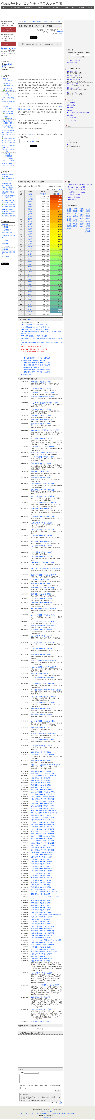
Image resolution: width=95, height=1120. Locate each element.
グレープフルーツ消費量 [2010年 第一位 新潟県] (47, 990)
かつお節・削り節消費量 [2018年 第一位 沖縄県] (46, 405)
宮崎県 (69, 225)
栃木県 (88, 223)
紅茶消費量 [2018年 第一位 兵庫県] (45, 584)
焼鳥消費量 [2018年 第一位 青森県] (46, 466)
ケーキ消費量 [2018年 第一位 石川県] (45, 650)
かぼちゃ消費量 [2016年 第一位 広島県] (42, 817)
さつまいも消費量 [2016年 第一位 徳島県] (43, 808)
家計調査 (33, 141)
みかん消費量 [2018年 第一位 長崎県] (45, 548)
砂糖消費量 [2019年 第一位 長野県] (45, 384)
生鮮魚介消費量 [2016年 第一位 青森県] (42, 926)
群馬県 (88, 225)
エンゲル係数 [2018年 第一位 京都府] (42, 599)
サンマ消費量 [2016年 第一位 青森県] (41, 878)
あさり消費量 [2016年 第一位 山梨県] (41, 857)
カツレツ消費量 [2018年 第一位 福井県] (46, 448)
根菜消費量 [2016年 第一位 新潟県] (41, 771)
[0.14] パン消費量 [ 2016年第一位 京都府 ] (33, 351)
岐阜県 (81, 221)
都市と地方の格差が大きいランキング (78, 76)
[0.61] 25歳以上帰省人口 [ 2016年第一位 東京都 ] (35, 329)
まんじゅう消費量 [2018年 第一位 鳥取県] (43, 626)
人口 (31, 134)
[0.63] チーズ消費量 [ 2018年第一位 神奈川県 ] (34, 325)
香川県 (69, 210)
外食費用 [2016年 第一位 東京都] (40, 894)
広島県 (75, 225)
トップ (5, 7)
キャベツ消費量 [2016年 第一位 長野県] (42, 845)
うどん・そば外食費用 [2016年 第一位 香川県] (44, 892)
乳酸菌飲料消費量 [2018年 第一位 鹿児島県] (45, 576)
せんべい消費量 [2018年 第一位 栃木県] (46, 644)
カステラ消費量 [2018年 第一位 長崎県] (44, 622)
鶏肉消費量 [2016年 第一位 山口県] (41, 903)
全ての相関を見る (26, 374)
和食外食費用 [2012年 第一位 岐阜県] (41, 958)
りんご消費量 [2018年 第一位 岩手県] (46, 542)
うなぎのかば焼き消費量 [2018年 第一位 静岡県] (46, 433)
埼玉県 (88, 227)
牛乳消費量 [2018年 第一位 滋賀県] (45, 580)
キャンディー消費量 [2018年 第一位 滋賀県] (46, 669)
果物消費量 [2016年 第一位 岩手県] (41, 785)
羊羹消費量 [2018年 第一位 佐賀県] (46, 656)
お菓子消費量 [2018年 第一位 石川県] (46, 604)
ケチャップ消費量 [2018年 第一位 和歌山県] (46, 698)
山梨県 (81, 210)
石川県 (81, 216)
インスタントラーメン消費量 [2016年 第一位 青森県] (46, 914)
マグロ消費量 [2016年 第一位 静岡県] (41, 912)
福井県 (81, 218)
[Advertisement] (47, 14)
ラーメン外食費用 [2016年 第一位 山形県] (43, 889)
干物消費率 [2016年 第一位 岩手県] (41, 887)
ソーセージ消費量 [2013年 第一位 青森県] (43, 949)
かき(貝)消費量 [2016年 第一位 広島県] (42, 852)
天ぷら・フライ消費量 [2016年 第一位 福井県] (46, 453)
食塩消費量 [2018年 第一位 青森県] (46, 710)
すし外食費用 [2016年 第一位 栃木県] (41, 917)
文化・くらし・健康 (54, 7)
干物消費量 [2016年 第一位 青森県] (41, 924)
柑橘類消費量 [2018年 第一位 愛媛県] (46, 525)
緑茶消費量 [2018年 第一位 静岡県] (44, 595)
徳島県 (69, 208)
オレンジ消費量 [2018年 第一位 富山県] (46, 531)
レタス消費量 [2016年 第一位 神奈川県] (42, 824)
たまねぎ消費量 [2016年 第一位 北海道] (42, 843)
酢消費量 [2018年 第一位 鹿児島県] (41, 752)
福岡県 (69, 216)
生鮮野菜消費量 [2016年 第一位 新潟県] (42, 933)
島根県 (75, 221)
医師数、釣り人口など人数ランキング (78, 93)
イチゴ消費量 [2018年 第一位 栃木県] (46, 558)
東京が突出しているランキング (76, 80)
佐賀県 (69, 218)
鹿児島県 (69, 227)
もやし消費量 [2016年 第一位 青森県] (41, 827)
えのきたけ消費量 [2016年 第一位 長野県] (43, 806)
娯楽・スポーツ (69, 7)
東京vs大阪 (4, 48)
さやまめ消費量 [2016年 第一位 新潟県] (42, 799)
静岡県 (81, 223)
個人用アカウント (72, 141)
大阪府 (75, 212)
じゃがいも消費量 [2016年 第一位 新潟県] (43, 836)
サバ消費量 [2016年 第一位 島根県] (41, 880)
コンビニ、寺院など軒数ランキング (77, 89)
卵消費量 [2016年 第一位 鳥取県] (40, 919)
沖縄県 (69, 228)
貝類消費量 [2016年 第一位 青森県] (41, 847)
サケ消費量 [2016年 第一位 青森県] (41, 882)
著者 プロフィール (47, 1111)
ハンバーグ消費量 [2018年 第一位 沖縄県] (46, 459)
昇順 (44, 194)
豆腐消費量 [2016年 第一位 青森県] (41, 783)
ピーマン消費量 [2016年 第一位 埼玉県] (42, 801)
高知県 (69, 213)
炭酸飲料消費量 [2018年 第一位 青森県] (46, 590)
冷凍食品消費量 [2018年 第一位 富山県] (46, 492)
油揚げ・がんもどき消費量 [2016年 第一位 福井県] (46, 767)
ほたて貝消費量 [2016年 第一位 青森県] (42, 850)
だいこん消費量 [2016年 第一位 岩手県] (42, 841)
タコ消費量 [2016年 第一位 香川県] (41, 864)
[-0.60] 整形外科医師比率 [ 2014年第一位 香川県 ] (35, 372)
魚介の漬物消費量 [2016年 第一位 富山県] (46, 398)
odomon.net (47, 1117)
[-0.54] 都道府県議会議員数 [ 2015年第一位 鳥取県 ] (36, 362)
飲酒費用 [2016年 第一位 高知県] (40, 778)
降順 (41, 194)
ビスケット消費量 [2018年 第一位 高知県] (46, 617)
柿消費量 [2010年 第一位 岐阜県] (47, 1002)
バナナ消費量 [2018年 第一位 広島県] (41, 553)
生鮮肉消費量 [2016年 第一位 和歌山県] (42, 931)
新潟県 (81, 208)
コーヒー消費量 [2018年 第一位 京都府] (45, 564)
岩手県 (88, 212)
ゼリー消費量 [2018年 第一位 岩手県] (45, 638)
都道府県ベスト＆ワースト (8, 30)
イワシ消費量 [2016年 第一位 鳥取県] (41, 873)
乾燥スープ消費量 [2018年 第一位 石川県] (45, 674)
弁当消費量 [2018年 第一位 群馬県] (46, 479)
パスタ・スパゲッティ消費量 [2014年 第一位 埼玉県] (46, 940)
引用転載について (46, 1113)
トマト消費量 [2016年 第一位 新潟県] (41, 838)
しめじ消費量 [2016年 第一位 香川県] (41, 803)
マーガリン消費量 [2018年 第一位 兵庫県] (46, 704)
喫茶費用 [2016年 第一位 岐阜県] (40, 885)
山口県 (75, 227)
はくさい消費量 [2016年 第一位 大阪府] (42, 831)
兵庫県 (75, 213)
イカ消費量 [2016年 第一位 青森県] (41, 866)
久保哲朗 (9, 64)
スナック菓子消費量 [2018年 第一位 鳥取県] (46, 610)
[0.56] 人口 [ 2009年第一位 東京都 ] (31, 347)
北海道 (88, 208)
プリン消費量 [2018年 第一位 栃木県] (46, 631)
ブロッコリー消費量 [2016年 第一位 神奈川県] (44, 813)
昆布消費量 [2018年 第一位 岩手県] (46, 411)
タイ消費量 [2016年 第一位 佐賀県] (41, 910)
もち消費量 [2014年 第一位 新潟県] (41, 938)
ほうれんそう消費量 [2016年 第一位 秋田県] (43, 810)
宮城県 (88, 213)
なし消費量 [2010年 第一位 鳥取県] (41, 1021)
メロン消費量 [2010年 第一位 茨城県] (46, 1014)
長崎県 (69, 220)
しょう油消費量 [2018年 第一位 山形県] (47, 756)
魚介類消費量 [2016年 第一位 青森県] (41, 928)
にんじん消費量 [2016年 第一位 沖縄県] (42, 834)
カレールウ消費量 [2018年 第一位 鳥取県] (46, 723)
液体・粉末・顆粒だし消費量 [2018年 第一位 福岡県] (46, 692)
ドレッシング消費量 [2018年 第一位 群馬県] (46, 735)
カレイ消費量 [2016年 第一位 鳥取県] (41, 868)
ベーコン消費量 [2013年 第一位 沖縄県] (42, 945)
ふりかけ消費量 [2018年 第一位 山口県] (46, 685)
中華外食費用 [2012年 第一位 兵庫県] (41, 954)
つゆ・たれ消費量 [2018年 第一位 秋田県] (46, 679)
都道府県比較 (8, 44)
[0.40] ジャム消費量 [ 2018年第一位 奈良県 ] (34, 349)
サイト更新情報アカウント (74, 146)
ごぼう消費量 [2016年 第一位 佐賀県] (41, 794)
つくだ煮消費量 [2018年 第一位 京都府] (45, 393)
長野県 (81, 212)
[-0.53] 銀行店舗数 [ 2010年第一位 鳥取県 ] (33, 360)
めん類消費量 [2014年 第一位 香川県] (41, 942)
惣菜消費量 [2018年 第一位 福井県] (46, 426)
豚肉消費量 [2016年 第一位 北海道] (41, 905)
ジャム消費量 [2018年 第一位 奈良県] (46, 729)
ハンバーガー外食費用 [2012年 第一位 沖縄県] (44, 951)
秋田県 (88, 215)
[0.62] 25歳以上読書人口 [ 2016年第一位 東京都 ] (35, 327)
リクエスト (24, 1113)
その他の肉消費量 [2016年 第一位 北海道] (43, 822)
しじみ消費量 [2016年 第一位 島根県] (41, 854)
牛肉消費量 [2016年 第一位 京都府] (41, 907)
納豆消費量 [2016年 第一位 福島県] (41, 900)
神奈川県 (87, 232)
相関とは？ (31, 319)
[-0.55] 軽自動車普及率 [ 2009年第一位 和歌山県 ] (35, 365)
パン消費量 (26, 109)
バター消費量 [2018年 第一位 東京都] (46, 511)
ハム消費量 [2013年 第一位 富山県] (41, 947)
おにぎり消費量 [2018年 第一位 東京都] (46, 485)
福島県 (88, 218)
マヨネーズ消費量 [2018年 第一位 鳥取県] (45, 741)
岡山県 (75, 223)
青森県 (88, 210)
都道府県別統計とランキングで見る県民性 (31, 3)
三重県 (81, 226)
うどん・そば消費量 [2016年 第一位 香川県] (43, 776)
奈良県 (75, 215)
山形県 (88, 217)
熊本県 (69, 221)
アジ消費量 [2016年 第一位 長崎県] (41, 875)
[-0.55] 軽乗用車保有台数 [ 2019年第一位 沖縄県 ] (35, 369)
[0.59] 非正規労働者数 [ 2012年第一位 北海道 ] (34, 336)
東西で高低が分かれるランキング (76, 72)
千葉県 (88, 228)
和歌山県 (75, 217)
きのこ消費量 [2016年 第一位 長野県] (41, 789)
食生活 (39, 22)
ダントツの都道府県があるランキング (78, 84)
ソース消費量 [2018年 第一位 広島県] (46, 748)
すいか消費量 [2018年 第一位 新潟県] (45, 537)
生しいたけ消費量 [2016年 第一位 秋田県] (43, 792)
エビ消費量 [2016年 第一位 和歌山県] (41, 861)
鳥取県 (75, 220)
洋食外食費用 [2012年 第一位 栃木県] (41, 956)
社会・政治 (28, 7)
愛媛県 (69, 212)
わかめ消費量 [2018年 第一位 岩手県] (43, 420)
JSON (58, 32)
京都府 (75, 210)
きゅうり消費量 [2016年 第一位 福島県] (42, 829)
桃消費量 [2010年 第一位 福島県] (46, 965)
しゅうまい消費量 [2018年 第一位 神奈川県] (45, 504)
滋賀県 (75, 208)
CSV (61, 32)
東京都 (88, 230)
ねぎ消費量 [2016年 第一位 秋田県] (41, 820)
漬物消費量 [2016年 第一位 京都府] (41, 787)
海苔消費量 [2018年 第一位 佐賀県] (44, 416)
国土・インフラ (15, 7)
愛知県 (81, 225)
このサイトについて (34, 1113)
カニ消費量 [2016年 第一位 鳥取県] (41, 859)
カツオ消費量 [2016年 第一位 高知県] (41, 871)
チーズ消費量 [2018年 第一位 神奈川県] (46, 518)
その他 (90, 7)
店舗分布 (81, 7)
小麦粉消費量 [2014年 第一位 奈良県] (41, 935)
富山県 (81, 215)
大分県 (69, 223)
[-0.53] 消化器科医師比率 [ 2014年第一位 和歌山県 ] (36, 358)
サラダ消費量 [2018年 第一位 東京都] (46, 441)
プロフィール (6, 66)
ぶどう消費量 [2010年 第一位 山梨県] (46, 978)
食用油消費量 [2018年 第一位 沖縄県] (46, 717)
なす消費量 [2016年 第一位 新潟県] (41, 815)
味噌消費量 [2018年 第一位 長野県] (42, 761)
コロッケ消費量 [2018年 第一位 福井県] (46, 498)
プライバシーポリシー (59, 1113)
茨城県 (88, 221)
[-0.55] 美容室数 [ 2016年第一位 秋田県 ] (33, 367)
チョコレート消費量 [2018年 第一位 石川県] (46, 663)
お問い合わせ (70, 1113)
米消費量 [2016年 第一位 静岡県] (40, 780)
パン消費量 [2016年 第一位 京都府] (41, 921)
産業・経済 (39, 7)
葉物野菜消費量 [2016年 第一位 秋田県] (42, 773)
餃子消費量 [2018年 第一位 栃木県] (46, 473)
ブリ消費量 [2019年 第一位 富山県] (44, 389)
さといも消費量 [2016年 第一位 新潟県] (42, 796)
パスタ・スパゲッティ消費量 (51, 22)
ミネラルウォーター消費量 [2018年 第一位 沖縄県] (45, 570)
